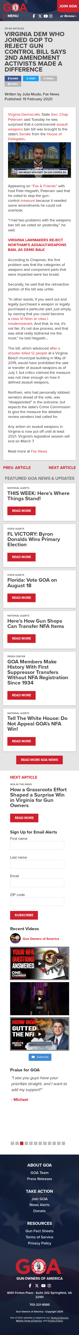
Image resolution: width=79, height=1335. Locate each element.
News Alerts (39, 1204)
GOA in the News (21, 784)
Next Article (62, 467)
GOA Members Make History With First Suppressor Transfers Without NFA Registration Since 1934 (37, 672)
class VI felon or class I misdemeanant (28, 321)
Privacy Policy (39, 1243)
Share (13, 78)
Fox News (39, 451)
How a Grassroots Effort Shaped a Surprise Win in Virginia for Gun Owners (38, 797)
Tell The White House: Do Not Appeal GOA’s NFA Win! (37, 724)
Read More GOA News (39, 760)
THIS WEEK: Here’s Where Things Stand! (38, 496)
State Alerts (15, 528)
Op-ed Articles (14, 28)
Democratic (30, 114)
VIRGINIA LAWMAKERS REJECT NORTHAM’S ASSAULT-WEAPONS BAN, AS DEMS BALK (37, 245)
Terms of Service (39, 1237)
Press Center (16, 656)
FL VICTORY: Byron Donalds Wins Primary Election (33, 539)
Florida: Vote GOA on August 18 (32, 582)
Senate (25, 134)
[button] (12, 1143)
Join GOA (68, 6)
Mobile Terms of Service (29, 1320)
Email (50, 78)
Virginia (14, 114)
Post (32, 78)
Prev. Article (17, 467)
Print (14, 84)
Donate (39, 1211)
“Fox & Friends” (44, 186)
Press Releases (39, 1178)
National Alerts (18, 488)
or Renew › (68, 16)
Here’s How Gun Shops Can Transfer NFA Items (35, 623)
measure (27, 200)
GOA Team (40, 1172)
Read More (21, 511)
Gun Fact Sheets (39, 1231)
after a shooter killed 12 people (34, 350)
